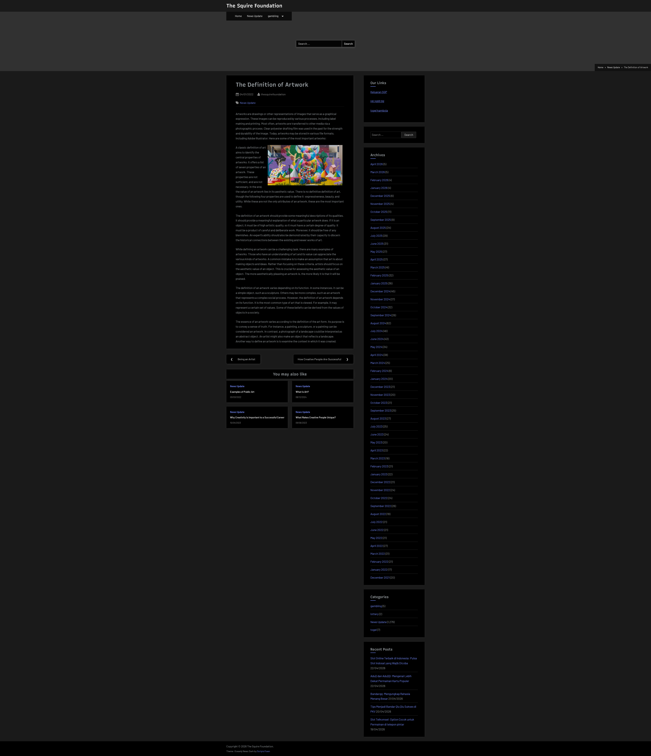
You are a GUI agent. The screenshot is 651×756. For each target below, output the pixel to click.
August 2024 (378, 323)
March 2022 (377, 553)
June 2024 (376, 339)
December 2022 (380, 482)
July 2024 (376, 331)
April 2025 (376, 259)
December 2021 (380, 577)
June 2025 (376, 243)
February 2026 (379, 180)
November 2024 (380, 299)
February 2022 (379, 561)
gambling (273, 15)
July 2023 (376, 426)
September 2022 (380, 506)
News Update (254, 15)
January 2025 (378, 283)
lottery (374, 614)
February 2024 (379, 370)
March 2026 (377, 172)
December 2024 (380, 291)
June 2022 (376, 529)
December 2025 (380, 195)
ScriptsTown (263, 751)
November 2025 (380, 203)
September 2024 (380, 315)
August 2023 (378, 418)
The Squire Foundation (254, 6)
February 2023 (379, 466)
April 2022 (376, 545)
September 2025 (380, 219)
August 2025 (378, 227)
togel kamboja (379, 110)
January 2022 (378, 569)
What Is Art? (302, 391)
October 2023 (378, 402)
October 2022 (378, 498)
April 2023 (376, 450)
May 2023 (376, 442)
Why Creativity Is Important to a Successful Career (257, 417)
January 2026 (378, 187)
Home (238, 15)
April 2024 (376, 354)
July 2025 (376, 235)
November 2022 (380, 490)
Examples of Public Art (242, 391)
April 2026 (376, 164)
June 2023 (376, 434)
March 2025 (377, 267)
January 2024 (378, 378)
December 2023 (380, 386)
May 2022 (376, 537)
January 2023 (378, 474)
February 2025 (379, 275)
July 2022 (376, 522)
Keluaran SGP (378, 92)
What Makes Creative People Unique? (316, 417)
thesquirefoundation (273, 94)
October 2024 (378, 307)
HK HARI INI (377, 101)
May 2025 (376, 251)
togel (373, 629)
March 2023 (377, 458)
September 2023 (380, 410)
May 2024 (376, 346)
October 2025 (378, 211)
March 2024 (377, 362)
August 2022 (378, 514)
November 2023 (380, 394)
